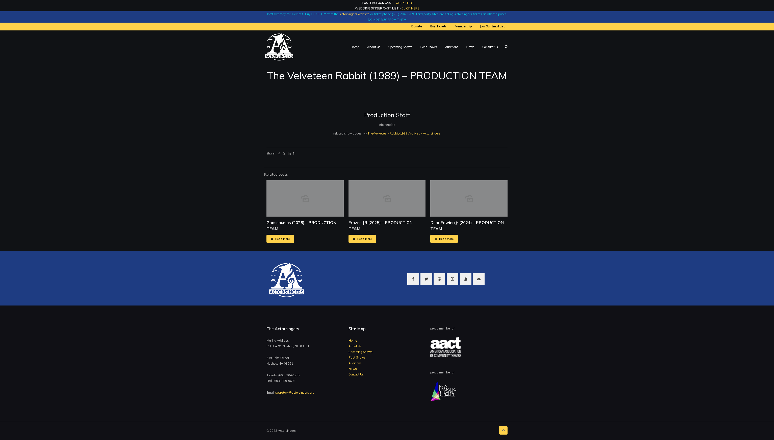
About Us (355, 346)
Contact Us (356, 374)
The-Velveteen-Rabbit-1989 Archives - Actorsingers (404, 133)
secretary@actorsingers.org (294, 392)
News (353, 369)
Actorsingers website (354, 14)
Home (353, 340)
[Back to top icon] (503, 430)
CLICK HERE (405, 3)
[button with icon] (413, 279)
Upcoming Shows (360, 352)
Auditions (355, 363)
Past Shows (357, 357)
